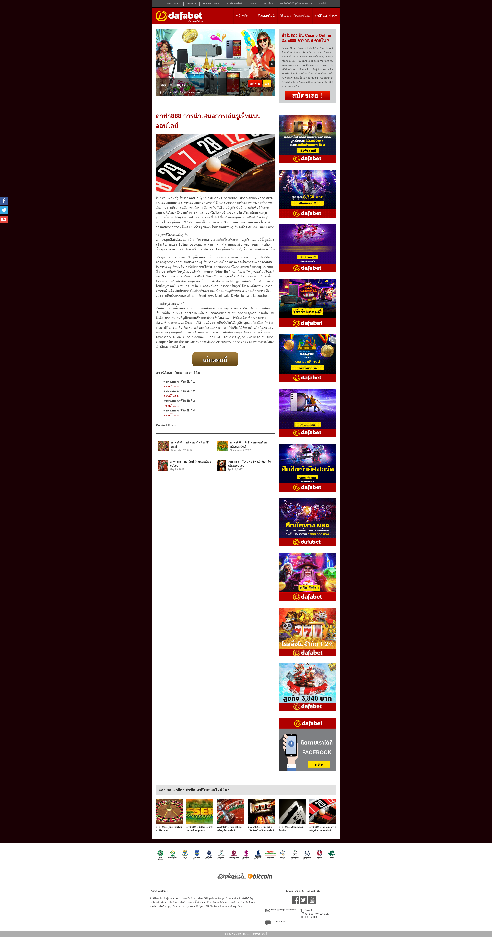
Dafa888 (191, 3)
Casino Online (172, 3)
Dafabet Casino (211, 3)
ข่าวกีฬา (268, 3)
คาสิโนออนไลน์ (234, 3)
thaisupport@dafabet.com (284, 910)
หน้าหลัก (242, 15)
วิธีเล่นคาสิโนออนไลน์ (295, 15)
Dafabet (253, 3)
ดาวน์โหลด (171, 386)
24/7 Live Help (278, 922)
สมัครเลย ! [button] (307, 95)
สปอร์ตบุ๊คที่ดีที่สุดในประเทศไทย (296, 3)
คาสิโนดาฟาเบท (326, 15)
